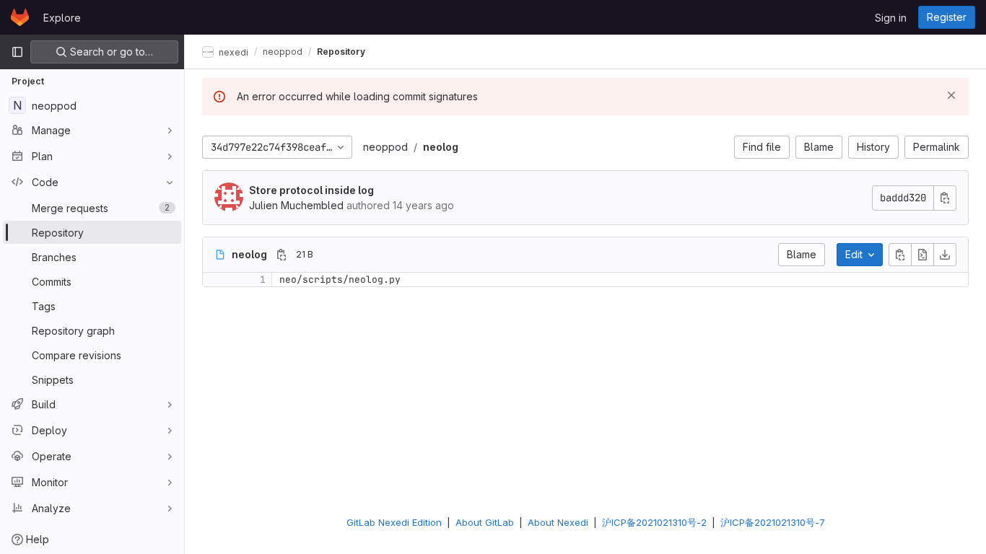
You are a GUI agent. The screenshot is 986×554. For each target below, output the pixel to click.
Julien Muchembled (296, 205)
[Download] (944, 254)
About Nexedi (558, 522)
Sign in (891, 18)
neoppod (385, 147)
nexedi (232, 51)
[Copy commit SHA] (944, 198)
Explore (62, 18)
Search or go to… (110, 51)
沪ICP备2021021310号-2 (654, 522)
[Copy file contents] (900, 254)
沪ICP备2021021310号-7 (772, 522)
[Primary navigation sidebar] (17, 51)
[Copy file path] (281, 254)
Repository (341, 51)
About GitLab (484, 522)
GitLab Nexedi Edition (394, 522)
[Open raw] (922, 254)
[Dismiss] (951, 95)
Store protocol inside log (311, 190)
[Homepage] (20, 17)
